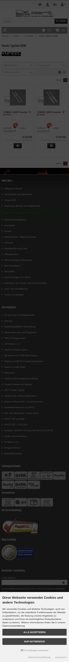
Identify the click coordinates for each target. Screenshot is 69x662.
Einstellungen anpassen (36, 650)
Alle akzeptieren (34, 632)
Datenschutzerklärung (39, 657)
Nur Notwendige (34, 641)
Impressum (61, 657)
